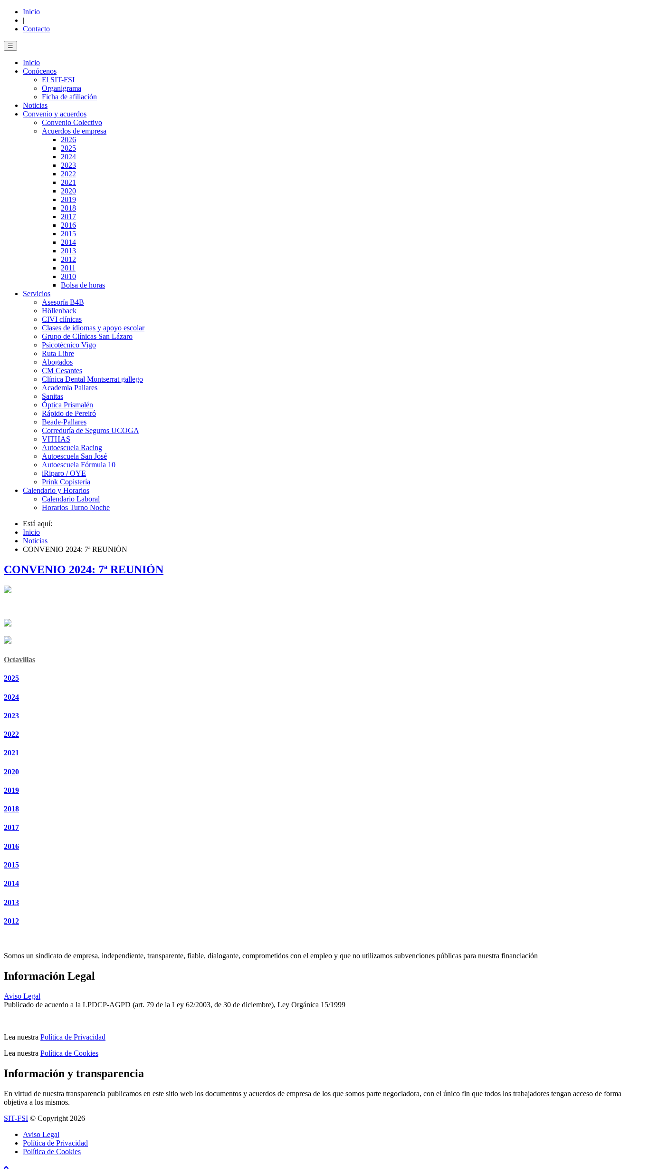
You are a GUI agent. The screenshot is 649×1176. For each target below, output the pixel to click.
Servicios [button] (36, 293)
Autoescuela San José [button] (74, 456)
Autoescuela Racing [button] (72, 447)
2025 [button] (68, 148)
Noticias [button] (35, 105)
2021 (11, 753)
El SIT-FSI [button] (58, 80)
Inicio (31, 12)
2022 (11, 734)
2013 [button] (68, 251)
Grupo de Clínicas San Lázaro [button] (87, 336)
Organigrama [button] (61, 88)
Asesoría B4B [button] (63, 302)
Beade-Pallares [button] (64, 422)
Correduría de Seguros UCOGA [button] (90, 430)
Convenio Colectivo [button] (72, 122)
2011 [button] (68, 268)
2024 (11, 697)
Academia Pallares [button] (69, 388)
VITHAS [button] (56, 439)
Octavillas (19, 659)
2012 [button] (68, 259)
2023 (11, 716)
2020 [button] (68, 191)
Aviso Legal (22, 996)
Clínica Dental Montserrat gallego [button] (92, 379)
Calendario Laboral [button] (71, 499)
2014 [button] (68, 242)
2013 (11, 902)
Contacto (36, 29)
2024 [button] (68, 157)
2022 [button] (68, 174)
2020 (11, 772)
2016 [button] (68, 225)
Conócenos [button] (40, 71)
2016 (11, 846)
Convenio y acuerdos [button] (54, 114)
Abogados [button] (57, 362)
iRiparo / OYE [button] (64, 473)
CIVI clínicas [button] (62, 319)
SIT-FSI (16, 1118)
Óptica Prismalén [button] (67, 405)
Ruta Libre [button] (58, 353)
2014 (11, 883)
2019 (11, 790)
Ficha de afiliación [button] (69, 97)
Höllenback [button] (59, 311)
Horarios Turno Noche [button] (76, 507)
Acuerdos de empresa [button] (74, 131)
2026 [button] (68, 139)
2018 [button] (68, 208)
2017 (11, 827)
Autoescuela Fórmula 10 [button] (78, 465)
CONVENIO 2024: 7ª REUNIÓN (83, 569)
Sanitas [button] (52, 396)
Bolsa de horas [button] (83, 285)
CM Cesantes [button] (62, 370)
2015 (11, 865)
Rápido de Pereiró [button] (69, 413)
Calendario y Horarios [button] (56, 490)
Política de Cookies (69, 1053)
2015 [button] (68, 234)
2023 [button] (68, 165)
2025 (11, 678)
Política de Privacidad (72, 1037)
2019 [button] (68, 199)
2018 (11, 809)
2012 (11, 921)
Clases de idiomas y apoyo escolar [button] (93, 328)
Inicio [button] (31, 62)
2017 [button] (68, 216)
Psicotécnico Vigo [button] (69, 345)
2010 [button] (68, 276)
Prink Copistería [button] (66, 482)
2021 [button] (68, 182)
